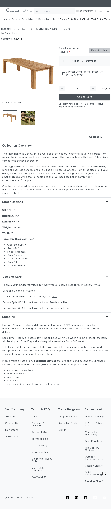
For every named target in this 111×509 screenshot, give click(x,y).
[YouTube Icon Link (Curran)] (104, 498)
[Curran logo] (19, 11)
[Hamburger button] (3, 11)
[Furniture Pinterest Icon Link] (86, 498)
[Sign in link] (100, 11)
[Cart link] (107, 11)
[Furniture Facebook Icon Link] (67, 498)
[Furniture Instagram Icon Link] (77, 498)
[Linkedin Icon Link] (95, 498)
